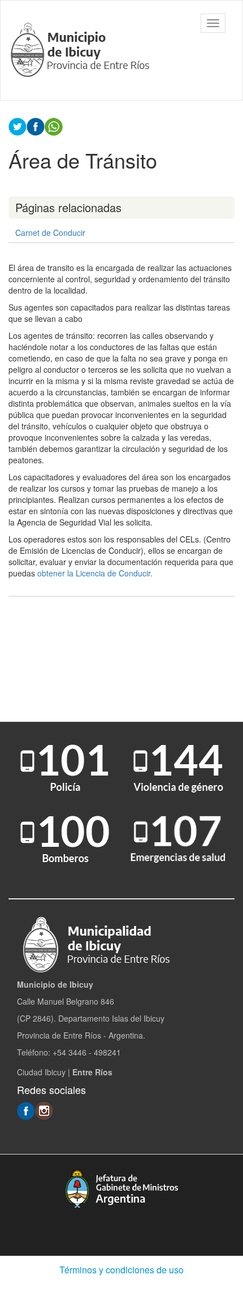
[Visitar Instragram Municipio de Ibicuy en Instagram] (44, 1110)
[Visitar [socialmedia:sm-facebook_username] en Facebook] (36, 125)
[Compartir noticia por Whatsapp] (54, 125)
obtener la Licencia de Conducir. (98, 573)
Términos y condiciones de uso (121, 1269)
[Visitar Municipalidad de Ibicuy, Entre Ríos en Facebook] (26, 1110)
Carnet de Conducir (50, 232)
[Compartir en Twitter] (17, 125)
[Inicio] (81, 50)
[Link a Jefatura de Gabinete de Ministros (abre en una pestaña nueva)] (121, 1188)
